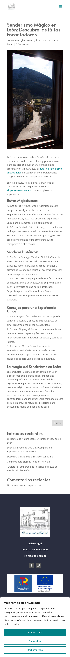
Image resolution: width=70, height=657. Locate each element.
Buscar (57, 423)
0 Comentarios (24, 44)
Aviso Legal (35, 543)
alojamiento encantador (19, 190)
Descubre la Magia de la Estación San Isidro (30, 456)
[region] (35, 627)
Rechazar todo (35, 649)
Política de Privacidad (35, 549)
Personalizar (35, 641)
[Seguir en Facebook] (31, 565)
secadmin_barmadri (21, 40)
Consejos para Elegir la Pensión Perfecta (28, 461)
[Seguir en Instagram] (38, 565)
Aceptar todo (35, 632)
